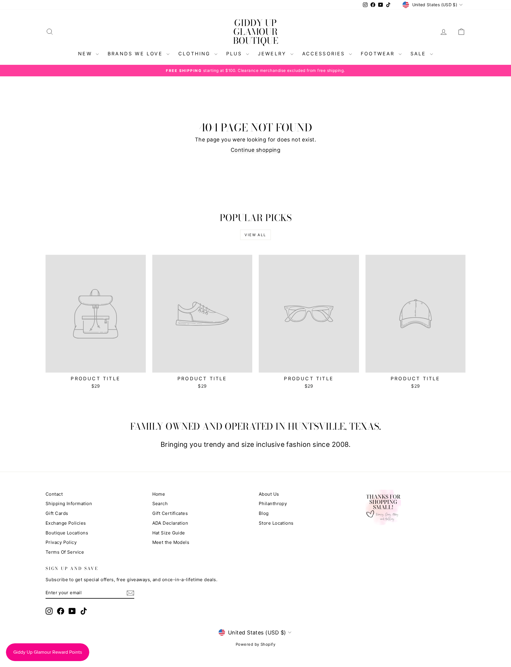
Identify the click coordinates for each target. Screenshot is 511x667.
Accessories (324, 54)
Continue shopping (256, 150)
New (86, 54)
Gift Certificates (170, 513)
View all (255, 235)
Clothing (195, 54)
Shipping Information (69, 503)
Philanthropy (273, 503)
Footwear (379, 54)
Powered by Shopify (255, 644)
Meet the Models (171, 542)
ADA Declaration (170, 523)
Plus (235, 54)
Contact (54, 494)
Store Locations (276, 523)
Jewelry (273, 54)
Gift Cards (57, 513)
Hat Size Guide (168, 533)
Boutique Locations (67, 533)
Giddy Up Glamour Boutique (255, 31)
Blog (264, 513)
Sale (419, 54)
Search (160, 503)
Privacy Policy (61, 542)
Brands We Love (136, 54)
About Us (269, 494)
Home (158, 494)
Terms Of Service (65, 552)
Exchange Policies (66, 523)
